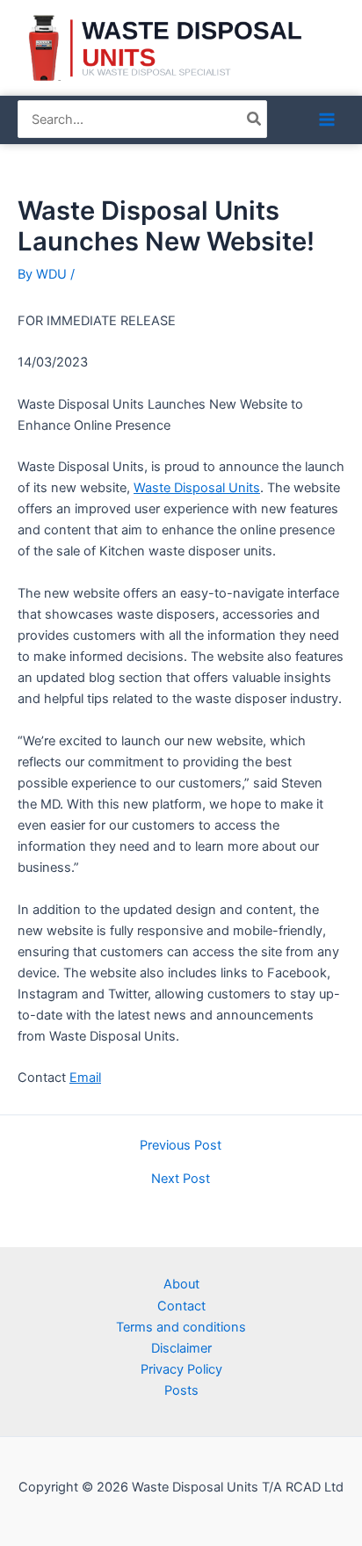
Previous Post (180, 1145)
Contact (181, 1306)
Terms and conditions (181, 1327)
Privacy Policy (181, 1369)
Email (85, 1077)
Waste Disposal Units (197, 488)
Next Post (180, 1179)
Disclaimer (181, 1348)
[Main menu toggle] (326, 118)
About (181, 1284)
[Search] (254, 119)
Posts (181, 1390)
